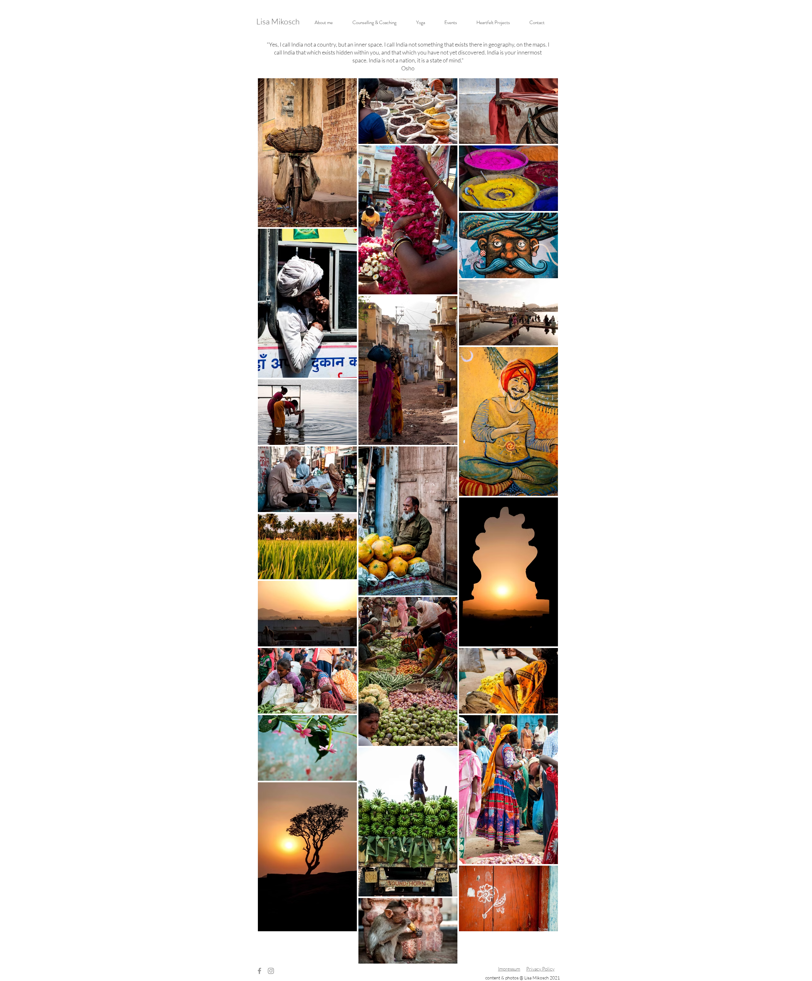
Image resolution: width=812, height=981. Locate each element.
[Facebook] (259, 971)
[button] (374, 22)
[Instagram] (271, 971)
